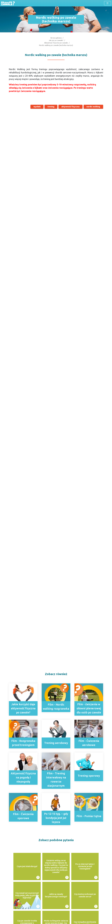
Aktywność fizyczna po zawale (56, 43)
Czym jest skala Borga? (27, 866)
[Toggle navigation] (107, 3)
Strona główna (56, 38)
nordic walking (93, 107)
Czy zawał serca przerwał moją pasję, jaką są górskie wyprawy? (27, 895)
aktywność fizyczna (70, 107)
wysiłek (37, 107)
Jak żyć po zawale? (56, 40)
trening (51, 107)
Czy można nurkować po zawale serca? (85, 895)
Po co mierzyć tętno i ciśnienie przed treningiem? (85, 866)
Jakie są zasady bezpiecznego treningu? (56, 895)
